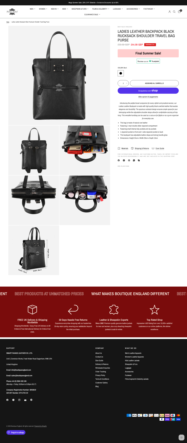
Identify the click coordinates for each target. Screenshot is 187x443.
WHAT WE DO (130, 348)
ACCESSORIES (132, 9)
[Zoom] (104, 31)
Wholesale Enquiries (102, 368)
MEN (31, 9)
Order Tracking (100, 371)
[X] (124, 160)
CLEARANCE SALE (91, 14)
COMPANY (99, 348)
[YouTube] (27, 400)
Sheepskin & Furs (131, 364)
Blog (97, 386)
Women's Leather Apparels (134, 356)
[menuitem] (32, 9)
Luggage (128, 368)
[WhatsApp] (134, 160)
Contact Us (99, 356)
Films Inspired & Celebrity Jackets (136, 379)
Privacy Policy (100, 375)
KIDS (64, 9)
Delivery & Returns (101, 364)
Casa (7, 22)
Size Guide (99, 360)
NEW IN (54, 9)
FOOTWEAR (148, 9)
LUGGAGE (117, 9)
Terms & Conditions (102, 379)
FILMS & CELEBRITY (99, 9)
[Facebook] (119, 160)
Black (121, 73)
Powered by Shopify (40, 426)
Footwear (128, 375)
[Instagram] (21, 400)
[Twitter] (15, 400)
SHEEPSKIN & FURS (79, 9)
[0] (179, 11)
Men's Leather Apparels (133, 353)
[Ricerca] (174, 11)
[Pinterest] (129, 160)
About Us (98, 353)
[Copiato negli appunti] (139, 160)
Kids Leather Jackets (132, 360)
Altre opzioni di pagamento (148, 97)
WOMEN (42, 9)
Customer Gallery (101, 382)
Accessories (129, 371)
